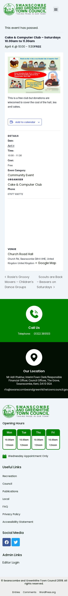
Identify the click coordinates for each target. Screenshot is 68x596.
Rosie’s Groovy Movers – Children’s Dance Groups (19, 282)
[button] (56, 9)
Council (7, 484)
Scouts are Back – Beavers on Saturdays (50, 282)
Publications (10, 491)
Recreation (9, 476)
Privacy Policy (11, 514)
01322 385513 (42, 334)
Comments (29, 592)
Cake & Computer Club (25, 184)
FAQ (5, 506)
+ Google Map (45, 263)
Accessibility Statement (17, 522)
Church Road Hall (20, 254)
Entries (16, 592)
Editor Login (10, 562)
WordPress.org (47, 592)
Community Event (21, 175)
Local (5, 499)
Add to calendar (25, 122)
